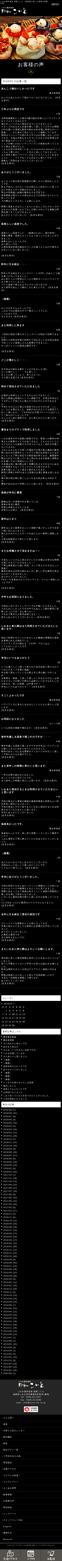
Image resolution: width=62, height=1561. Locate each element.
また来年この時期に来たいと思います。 (24, 766)
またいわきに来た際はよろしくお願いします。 (28, 949)
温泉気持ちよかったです (15, 1066)
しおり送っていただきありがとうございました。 (27, 1096)
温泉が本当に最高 (11, 492)
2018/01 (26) (10, 1172)
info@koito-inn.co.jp (34, 1403)
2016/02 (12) (10, 1243)
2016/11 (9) (9, 1217)
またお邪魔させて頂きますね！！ (20, 551)
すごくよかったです (13, 695)
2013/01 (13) (10, 1357)
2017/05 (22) (10, 1198)
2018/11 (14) (10, 1142)
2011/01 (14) (10, 1370)
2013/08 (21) (10, 1334)
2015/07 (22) (10, 1266)
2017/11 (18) (10, 1178)
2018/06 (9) (9, 1159)
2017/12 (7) (9, 1175)
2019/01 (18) (10, 1136)
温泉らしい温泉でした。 (15, 224)
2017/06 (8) (9, 1194)
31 (13, 1025)
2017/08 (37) (10, 1188)
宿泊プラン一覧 (10, 1450)
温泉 (5, 1424)
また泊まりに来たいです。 (16, 1043)
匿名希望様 (8, 1040)
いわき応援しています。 (15, 1053)
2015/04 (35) (10, 1276)
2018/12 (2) (9, 1139)
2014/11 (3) (9, 1292)
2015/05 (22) (10, 1273)
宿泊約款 (7, 1507)
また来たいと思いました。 (16, 1056)
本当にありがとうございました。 (20, 876)
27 (23, 1022)
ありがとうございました (15, 1069)
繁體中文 (7, 1533)
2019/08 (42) (10, 1113)
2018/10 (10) (10, 1146)
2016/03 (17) (10, 1240)
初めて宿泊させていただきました (20, 386)
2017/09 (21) (10, 1185)
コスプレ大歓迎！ (12, 1475)
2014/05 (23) (10, 1308)
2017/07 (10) (10, 1191)
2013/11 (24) (10, 1328)
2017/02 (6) (9, 1207)
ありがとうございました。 (16, 172)
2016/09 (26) (10, 1224)
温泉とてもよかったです (15, 1089)
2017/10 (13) (10, 1181)
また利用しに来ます (13, 325)
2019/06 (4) (9, 1120)
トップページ (9, 1514)
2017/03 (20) (10, 1204)
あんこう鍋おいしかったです (18, 88)
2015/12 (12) (10, 1250)
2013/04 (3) (9, 1347)
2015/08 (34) (10, 1263)
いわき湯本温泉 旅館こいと (12, 1)
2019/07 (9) (9, 1116)
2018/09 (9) (9, 1149)
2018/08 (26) (10, 1152)
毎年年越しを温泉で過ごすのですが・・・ (26, 736)
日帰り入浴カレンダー (14, 1431)
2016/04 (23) (10, 1237)
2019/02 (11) (10, 1133)
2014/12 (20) (10, 1289)
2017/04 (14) (10, 1201)
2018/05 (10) (10, 1162)
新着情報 (7, 1494)
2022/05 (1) (9, 1110)
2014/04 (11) (10, 1312)
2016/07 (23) (10, 1230)
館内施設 (7, 1437)
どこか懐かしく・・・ (14, 360)
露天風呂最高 (9, 1037)
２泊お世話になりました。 (16, 1099)
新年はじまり (9, 519)
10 (13, 1014)
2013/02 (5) (9, 1354)
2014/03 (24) (10, 1315)
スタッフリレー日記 (13, 1520)
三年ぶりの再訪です (13, 109)
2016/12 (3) (9, 1214)
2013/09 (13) (10, 1331)
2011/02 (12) (10, 1367)
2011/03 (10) (10, 1364)
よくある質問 (9, 1488)
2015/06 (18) (10, 1269)
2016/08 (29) (10, 1227)
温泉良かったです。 (13, 824)
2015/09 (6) (9, 1260)
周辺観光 (7, 1462)
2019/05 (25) (10, 1123)
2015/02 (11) (10, 1282)
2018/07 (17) (10, 1155)
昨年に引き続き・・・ (14, 264)
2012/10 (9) (9, 1360)
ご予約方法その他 (12, 1456)
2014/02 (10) (10, 1318)
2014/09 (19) (10, 1299)
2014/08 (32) (10, 1302)
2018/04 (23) (10, 1165)
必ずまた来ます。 (12, 1047)
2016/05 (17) (10, 1233)
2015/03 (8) (9, 1279)
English (7, 1526)
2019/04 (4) (9, 1126)
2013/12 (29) (10, 1325)
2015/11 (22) (10, 1253)
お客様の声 (8, 1501)
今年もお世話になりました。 (18, 597)
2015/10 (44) (10, 1256)
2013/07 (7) (9, 1338)
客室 (5, 1443)
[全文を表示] (8, 163)
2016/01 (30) (10, 1246)
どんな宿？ (8, 1418)
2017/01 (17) (10, 1211)
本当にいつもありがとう (15, 658)
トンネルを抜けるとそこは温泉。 (19, 1082)
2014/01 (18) (10, 1321)
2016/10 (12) (10, 1221)
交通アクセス (9, 1469)
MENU (55, 4)
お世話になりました (13, 719)
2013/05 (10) (10, 1344)
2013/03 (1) (9, 1351)
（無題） (6, 299)
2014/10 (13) (10, 1295)
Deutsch (7, 1539)
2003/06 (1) (9, 1373)
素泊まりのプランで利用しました (20, 429)
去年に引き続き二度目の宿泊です (20, 914)
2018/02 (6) (9, 1168)
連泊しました (9, 1086)
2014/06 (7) (9, 1305)
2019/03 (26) (10, 1129)
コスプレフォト (10, 1482)
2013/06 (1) (9, 1341)
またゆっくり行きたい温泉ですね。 (20, 1050)
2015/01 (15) (10, 1285)
